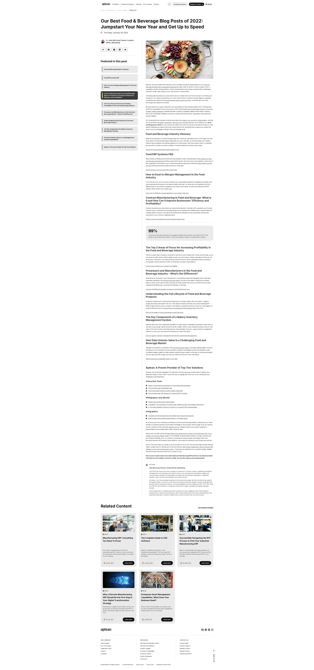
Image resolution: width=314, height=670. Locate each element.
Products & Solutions (127, 4)
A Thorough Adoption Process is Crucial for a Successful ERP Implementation (172, 407)
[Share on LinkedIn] (119, 50)
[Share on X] (114, 50)
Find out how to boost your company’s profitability (161, 266)
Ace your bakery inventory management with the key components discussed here (171, 335)
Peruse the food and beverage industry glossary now (162, 149)
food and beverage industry (171, 280)
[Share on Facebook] (108, 50)
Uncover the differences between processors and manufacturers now (167, 289)
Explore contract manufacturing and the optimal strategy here (165, 219)
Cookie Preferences (127, 664)
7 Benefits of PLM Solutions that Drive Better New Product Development (171, 416)
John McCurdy (114, 40)
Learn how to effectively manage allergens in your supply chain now (167, 193)
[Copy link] (103, 50)
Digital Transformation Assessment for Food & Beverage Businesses (169, 385)
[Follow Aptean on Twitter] (206, 630)
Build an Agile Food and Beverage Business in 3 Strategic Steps (168, 418)
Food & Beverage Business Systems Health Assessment (165, 391)
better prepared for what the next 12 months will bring (177, 122)
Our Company (147, 4)
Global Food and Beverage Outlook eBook (161, 402)
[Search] (169, 4)
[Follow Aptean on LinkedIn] (209, 630)
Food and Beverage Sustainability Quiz (160, 388)
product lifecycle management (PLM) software (177, 308)
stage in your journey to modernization (195, 120)
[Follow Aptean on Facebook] (202, 630)
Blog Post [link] (133, 10)
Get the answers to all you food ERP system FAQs (161, 170)
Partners (156, 4)
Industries (139, 4)
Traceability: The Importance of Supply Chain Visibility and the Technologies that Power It (176, 404)
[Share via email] (125, 50)
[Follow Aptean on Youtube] (212, 630)
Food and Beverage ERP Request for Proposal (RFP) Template (167, 393)
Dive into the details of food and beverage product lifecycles (164, 312)
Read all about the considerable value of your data (161, 359)
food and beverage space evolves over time (177, 100)
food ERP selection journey (170, 427)
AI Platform (115, 4)
